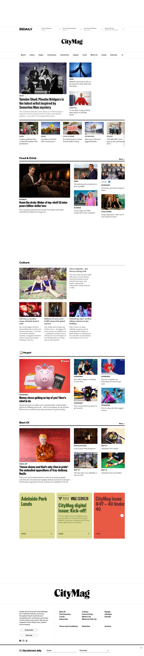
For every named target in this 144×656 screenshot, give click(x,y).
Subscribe (113, 55)
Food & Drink (64, 55)
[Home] (29, 29)
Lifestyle (75, 55)
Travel (84, 55)
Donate (103, 55)
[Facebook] (20, 641)
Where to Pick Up (89, 619)
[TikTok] (27, 641)
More (121, 159)
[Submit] (107, 650)
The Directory (51, 55)
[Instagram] (23, 641)
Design (41, 55)
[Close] (141, 648)
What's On (94, 55)
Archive (108, 626)
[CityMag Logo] (72, 42)
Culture (32, 55)
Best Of (23, 55)
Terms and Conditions (68, 626)
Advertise (86, 626)
